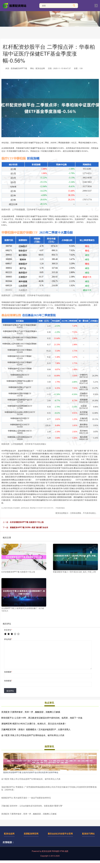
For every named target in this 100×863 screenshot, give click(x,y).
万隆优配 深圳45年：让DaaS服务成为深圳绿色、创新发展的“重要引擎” (32, 805)
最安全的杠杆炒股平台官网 (60, 833)
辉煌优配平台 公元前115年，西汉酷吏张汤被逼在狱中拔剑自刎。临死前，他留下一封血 (41, 717)
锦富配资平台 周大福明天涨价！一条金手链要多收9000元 (26, 797)
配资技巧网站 (88, 833)
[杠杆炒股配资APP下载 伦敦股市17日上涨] (23, 557)
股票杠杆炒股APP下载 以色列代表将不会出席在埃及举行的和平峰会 (30, 772)
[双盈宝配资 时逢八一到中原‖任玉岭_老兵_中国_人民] (75, 557)
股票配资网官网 (31, 833)
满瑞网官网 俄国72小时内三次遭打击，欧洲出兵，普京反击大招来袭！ (34, 723)
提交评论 (10, 690)
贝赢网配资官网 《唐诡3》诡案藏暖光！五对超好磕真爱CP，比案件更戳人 (36, 729)
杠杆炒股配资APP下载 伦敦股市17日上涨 (27, 522)
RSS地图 (55, 851)
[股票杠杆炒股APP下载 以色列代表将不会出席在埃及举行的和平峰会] (50, 761)
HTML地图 (64, 851)
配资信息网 (9, 833)
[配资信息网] (14, 5)
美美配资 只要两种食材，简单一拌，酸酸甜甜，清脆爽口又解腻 (30, 711)
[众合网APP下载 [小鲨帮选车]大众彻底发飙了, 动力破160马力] (23, 592)
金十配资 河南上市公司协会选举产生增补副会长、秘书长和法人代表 (32, 735)
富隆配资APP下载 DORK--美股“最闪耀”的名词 (29, 527)
